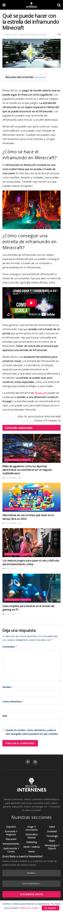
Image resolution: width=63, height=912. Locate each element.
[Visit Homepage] (31, 5)
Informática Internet (32, 836)
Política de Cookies (29, 907)
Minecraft (41, 393)
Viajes (52, 840)
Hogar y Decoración (32, 828)
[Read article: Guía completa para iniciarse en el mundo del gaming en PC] (31, 588)
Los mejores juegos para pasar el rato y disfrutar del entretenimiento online (30, 562)
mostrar (40, 77)
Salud (52, 826)
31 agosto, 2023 (9, 34)
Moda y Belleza (31, 846)
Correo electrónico (13, 701)
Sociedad (52, 831)
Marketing (31, 842)
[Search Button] (59, 5)
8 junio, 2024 (10, 614)
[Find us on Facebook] (27, 761)
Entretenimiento (11, 843)
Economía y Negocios (11, 833)
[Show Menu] (3, 5)
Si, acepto (50, 908)
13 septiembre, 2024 (12, 523)
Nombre (7, 687)
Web (4, 715)
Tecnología (52, 836)
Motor (31, 851)
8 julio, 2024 (9, 568)
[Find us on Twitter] (35, 762)
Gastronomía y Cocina (11, 850)
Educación (11, 839)
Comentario (9, 646)
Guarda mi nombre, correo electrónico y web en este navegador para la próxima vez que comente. (32, 732)
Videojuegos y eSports (17, 460)
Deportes (11, 826)
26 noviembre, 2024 (12, 478)
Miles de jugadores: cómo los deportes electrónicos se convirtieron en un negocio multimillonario (27, 469)
